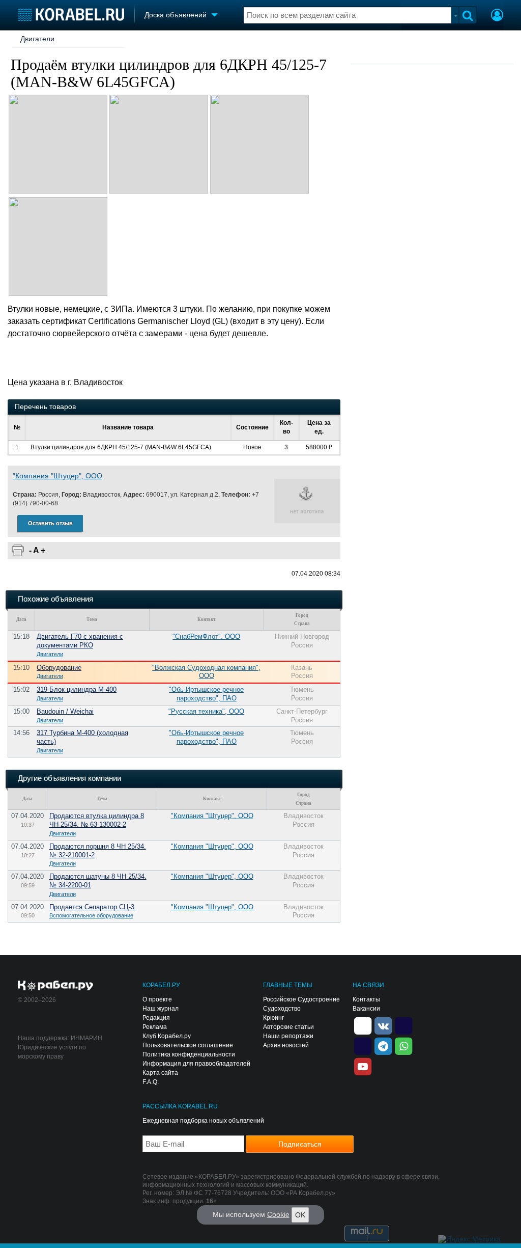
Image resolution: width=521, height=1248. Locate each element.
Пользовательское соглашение (187, 1045)
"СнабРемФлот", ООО (206, 636)
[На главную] (71, 14)
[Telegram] (383, 1045)
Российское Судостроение (301, 999)
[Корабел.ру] (56, 986)
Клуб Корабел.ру (166, 1036)
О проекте (157, 999)
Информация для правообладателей (196, 1063)
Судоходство (282, 1008)
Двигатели (37, 39)
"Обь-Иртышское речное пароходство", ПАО (206, 694)
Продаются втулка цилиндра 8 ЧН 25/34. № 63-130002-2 (96, 820)
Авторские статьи (288, 1026)
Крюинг (273, 1017)
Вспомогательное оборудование (91, 915)
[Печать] (18, 551)
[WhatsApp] (403, 1045)
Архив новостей (286, 1045)
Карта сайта (160, 1072)
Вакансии (366, 1008)
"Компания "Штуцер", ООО (57, 476)
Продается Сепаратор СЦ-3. (92, 907)
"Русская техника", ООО (206, 711)
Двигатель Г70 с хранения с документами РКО (80, 641)
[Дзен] (363, 1024)
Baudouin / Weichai (65, 711)
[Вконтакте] (383, 1024)
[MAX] (363, 1045)
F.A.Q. (150, 1082)
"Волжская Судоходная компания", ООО (206, 672)
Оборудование (59, 667)
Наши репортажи (288, 1036)
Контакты (366, 999)
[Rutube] (403, 1024)
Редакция (156, 1017)
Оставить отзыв (50, 523)
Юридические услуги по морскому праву (52, 1052)
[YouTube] (363, 1065)
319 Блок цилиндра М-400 (77, 689)
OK (300, 1215)
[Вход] (497, 16)
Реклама (154, 1026)
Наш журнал (160, 1008)
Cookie (278, 1214)
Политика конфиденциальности (188, 1054)
